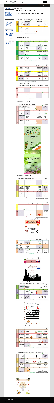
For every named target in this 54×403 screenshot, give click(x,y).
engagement (10, 34)
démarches (8, 33)
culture (10, 31)
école (6, 42)
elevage (13, 33)
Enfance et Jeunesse (8, 8)
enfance (6, 34)
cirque (6, 30)
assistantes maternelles (7, 25)
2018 (11, 22)
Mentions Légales (10, 399)
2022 (12, 22)
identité (12, 36)
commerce (10, 30)
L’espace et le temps (32, 5)
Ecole (12, 8)
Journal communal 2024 (8, 13)
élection (9, 42)
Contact (6, 399)
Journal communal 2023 (8, 14)
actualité (6, 23)
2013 (7, 22)
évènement (8, 43)
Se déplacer (44, 5)
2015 (9, 22)
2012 (5, 22)
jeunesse (6, 37)
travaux (6, 41)
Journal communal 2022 (8, 15)
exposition (11, 35)
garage (6, 36)
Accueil (9, 5)
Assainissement (7, 24)
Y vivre (21, 5)
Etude (13, 34)
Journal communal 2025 (8, 12)
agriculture (9, 23)
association (8, 26)
